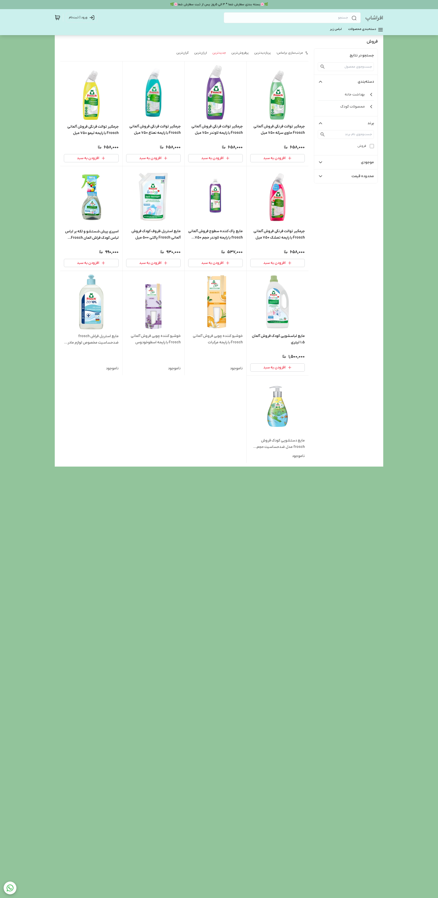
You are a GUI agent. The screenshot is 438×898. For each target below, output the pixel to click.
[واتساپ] (10, 888)
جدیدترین (219, 53)
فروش (361, 146)
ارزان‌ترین (200, 53)
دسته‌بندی (366, 81)
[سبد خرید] (57, 17)
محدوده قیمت (363, 176)
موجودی (367, 162)
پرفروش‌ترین (240, 53)
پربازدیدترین (262, 53)
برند (371, 123)
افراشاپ (374, 18)
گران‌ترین (182, 53)
